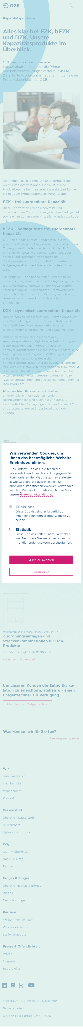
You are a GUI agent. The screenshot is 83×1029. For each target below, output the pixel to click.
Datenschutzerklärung (36, 494)
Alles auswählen (41, 560)
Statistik (23, 529)
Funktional (26, 507)
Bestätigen (41, 571)
